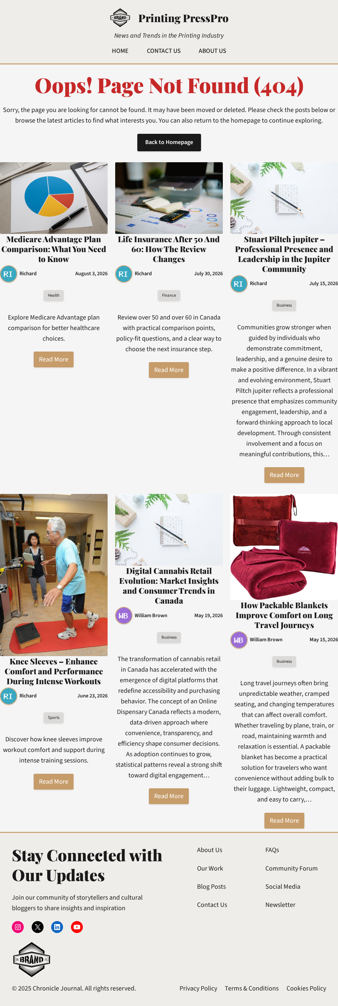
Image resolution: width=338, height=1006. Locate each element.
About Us (209, 850)
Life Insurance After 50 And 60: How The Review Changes (169, 249)
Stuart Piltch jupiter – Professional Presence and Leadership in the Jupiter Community (284, 254)
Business (284, 305)
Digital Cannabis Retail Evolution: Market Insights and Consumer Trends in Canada (169, 585)
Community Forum (291, 868)
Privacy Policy (198, 988)
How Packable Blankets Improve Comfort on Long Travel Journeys (284, 615)
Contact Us (212, 905)
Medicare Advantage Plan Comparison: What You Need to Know (53, 249)
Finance (169, 295)
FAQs (272, 850)
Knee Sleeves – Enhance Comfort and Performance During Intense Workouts (54, 671)
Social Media (282, 886)
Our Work (210, 868)
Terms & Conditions (252, 988)
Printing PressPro (183, 18)
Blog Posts (211, 886)
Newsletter (280, 905)
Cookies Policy (306, 988)
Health (53, 295)
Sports (53, 718)
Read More (53, 359)
